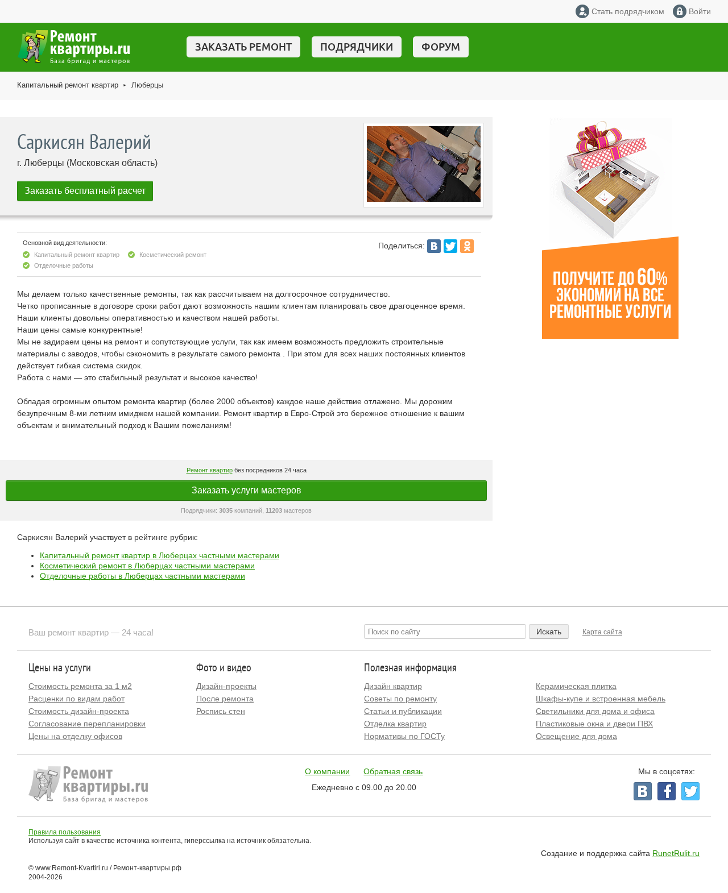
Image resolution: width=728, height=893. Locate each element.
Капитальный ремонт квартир (67, 85)
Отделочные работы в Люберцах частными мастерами (142, 575)
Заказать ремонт (243, 46)
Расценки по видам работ (76, 698)
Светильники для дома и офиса (595, 711)
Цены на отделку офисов (75, 736)
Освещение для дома (576, 736)
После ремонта (225, 698)
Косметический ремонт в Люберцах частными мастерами (147, 565)
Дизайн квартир (393, 686)
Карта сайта (602, 632)
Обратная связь (393, 771)
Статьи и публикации (403, 711)
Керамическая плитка (576, 686)
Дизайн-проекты (226, 686)
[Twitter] (450, 246)
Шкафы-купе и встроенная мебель (600, 698)
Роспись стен (220, 711)
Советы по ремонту (400, 698)
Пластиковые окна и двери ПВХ (594, 723)
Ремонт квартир (210, 470)
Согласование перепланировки (87, 723)
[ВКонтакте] (434, 246)
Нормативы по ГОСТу (404, 736)
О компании (327, 771)
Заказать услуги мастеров (246, 490)
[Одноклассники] (467, 246)
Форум (440, 46)
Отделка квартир (395, 723)
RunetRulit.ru (676, 853)
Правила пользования (64, 832)
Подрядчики (356, 46)
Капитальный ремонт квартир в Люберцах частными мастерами (159, 555)
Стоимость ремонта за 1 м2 (80, 686)
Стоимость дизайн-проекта (78, 711)
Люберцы (147, 85)
